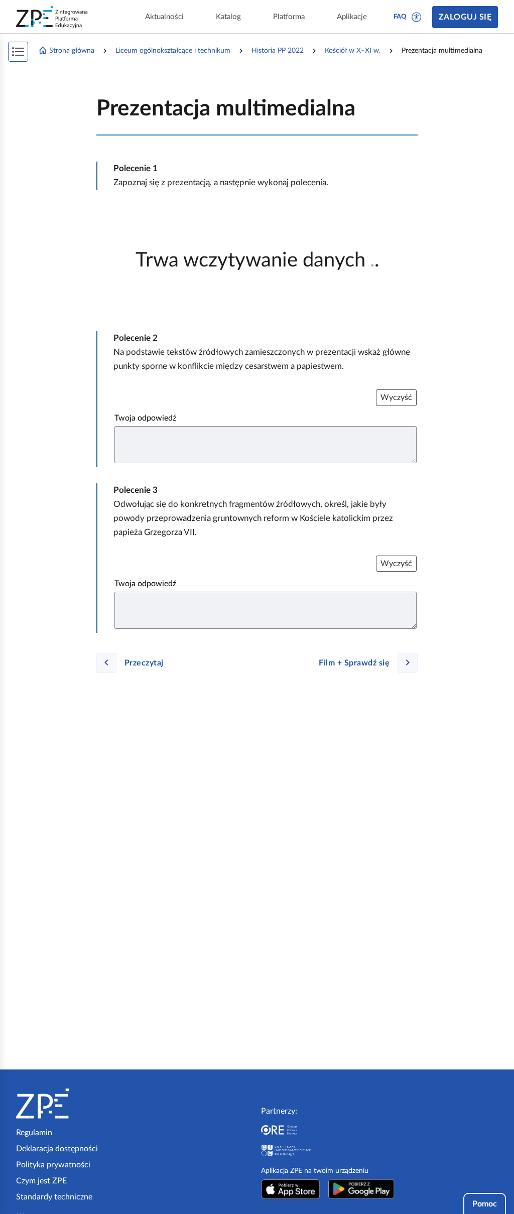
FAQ (400, 17)
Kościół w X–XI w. (352, 50)
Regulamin (34, 1133)
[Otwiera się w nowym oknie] (290, 1188)
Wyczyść (396, 397)
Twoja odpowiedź (145, 418)
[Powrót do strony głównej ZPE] (52, 17)
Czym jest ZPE (41, 1181)
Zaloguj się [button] (465, 17)
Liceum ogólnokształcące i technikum (172, 50)
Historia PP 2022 (277, 50)
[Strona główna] (73, 1104)
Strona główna (71, 50)
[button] (416, 17)
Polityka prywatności (53, 1165)
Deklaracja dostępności (57, 1149)
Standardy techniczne (54, 1197)
